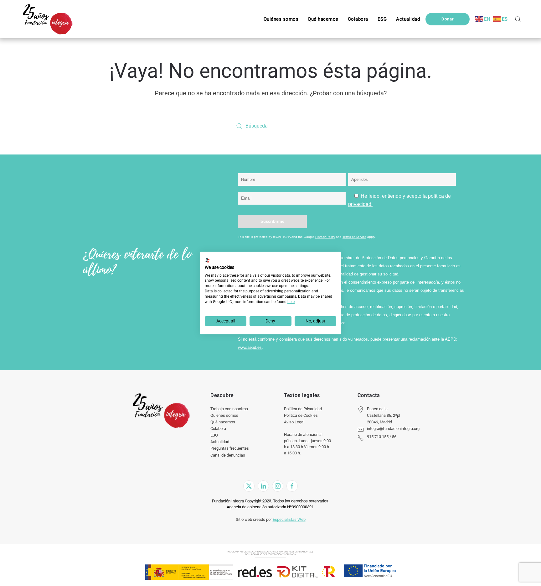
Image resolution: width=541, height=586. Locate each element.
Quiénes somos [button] (281, 19)
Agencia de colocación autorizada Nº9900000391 (270, 507)
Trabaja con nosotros (229, 408)
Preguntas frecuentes (229, 448)
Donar (447, 19)
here (291, 302)
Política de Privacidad (303, 408)
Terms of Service (354, 236)
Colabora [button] (358, 19)
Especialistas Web (289, 519)
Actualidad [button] (408, 19)
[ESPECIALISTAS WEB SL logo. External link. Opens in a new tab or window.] (207, 260)
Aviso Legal (294, 422)
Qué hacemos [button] (323, 19)
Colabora (218, 428)
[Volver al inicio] (47, 19)
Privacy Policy (325, 236)
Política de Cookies (301, 415)
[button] (382, 19)
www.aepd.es (250, 347)
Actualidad (219, 441)
